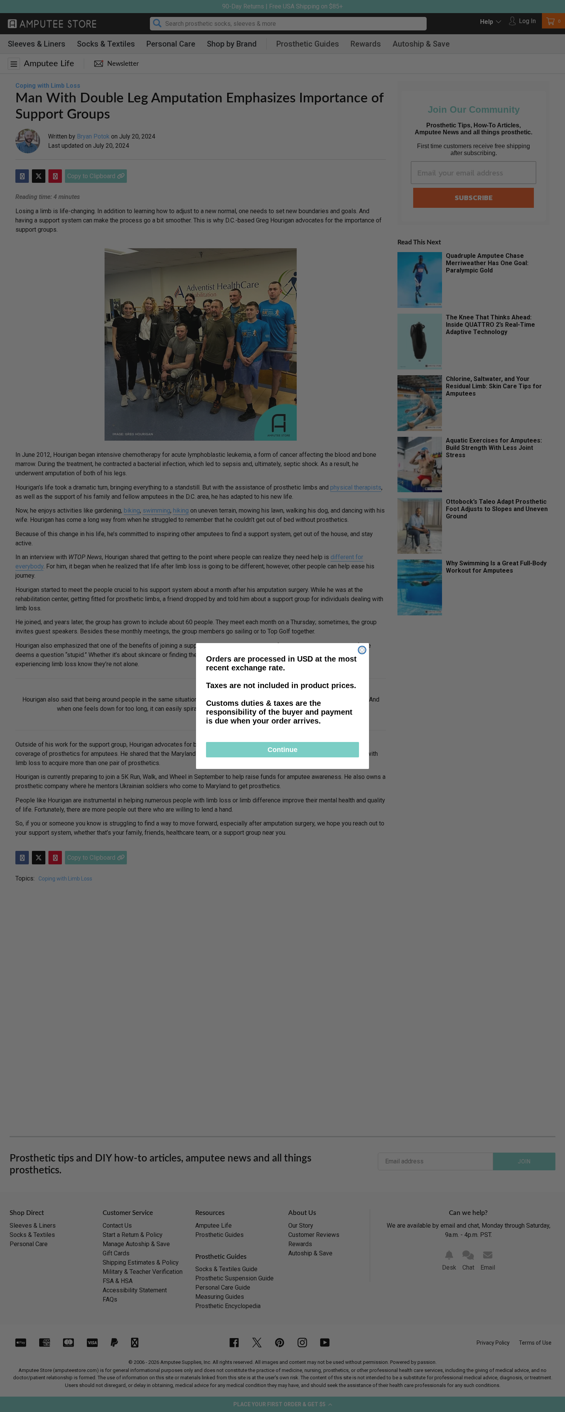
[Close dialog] (362, 650)
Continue (282, 750)
